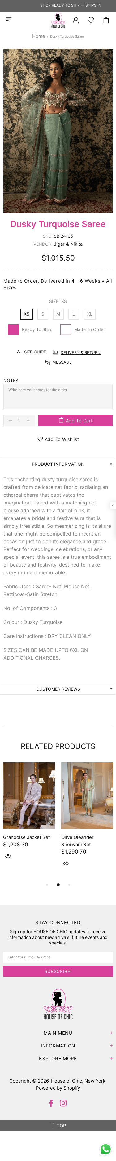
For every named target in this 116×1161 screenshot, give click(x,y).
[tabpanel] (29, 818)
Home (38, 36)
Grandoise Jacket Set (26, 837)
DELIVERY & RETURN (81, 352)
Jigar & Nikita (68, 244)
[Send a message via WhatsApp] (105, 1149)
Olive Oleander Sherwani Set (77, 840)
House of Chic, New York (58, 20)
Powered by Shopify (58, 1088)
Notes (10, 380)
